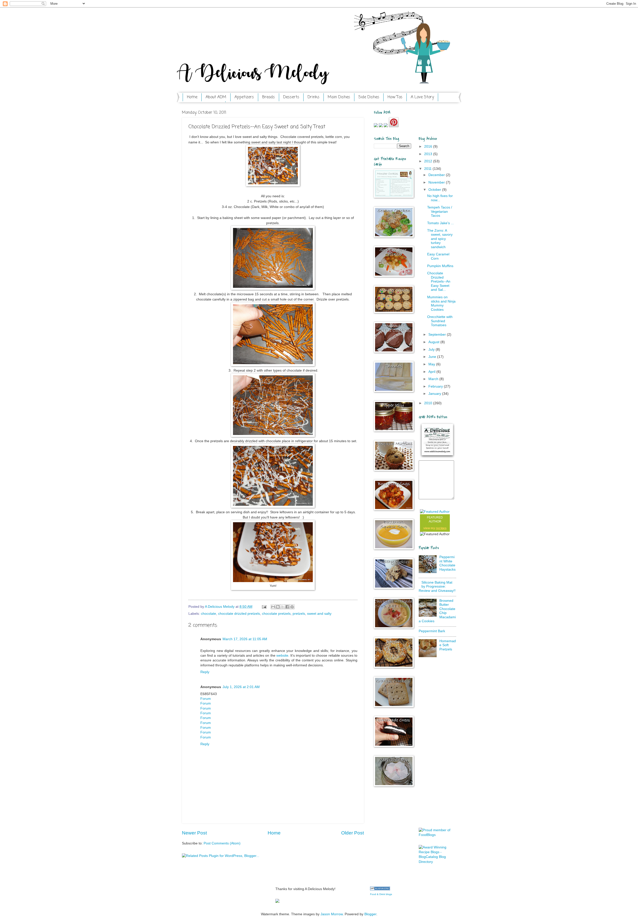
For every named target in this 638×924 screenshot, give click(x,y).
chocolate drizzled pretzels (239, 614)
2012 (428, 161)
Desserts (291, 97)
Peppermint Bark (432, 631)
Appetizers (244, 97)
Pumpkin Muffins (440, 266)
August (434, 342)
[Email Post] (264, 607)
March (433, 379)
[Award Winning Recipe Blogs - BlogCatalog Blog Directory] (437, 862)
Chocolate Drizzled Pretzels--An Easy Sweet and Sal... (438, 281)
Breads (268, 97)
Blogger (370, 914)
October (435, 190)
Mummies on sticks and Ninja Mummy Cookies (441, 303)
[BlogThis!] (277, 606)
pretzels (299, 614)
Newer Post (194, 832)
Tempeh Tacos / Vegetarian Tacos (439, 211)
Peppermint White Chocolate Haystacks (447, 563)
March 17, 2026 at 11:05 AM (245, 639)
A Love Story (422, 97)
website (282, 655)
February (436, 386)
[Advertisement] (439, 744)
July (432, 349)
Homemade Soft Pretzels (447, 645)
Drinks (313, 97)
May (432, 364)
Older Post (352, 832)
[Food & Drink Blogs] (380, 889)
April (432, 372)
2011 (428, 169)
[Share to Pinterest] (292, 606)
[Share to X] (282, 606)
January (435, 394)
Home (192, 97)
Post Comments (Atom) (222, 843)
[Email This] (273, 606)
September (437, 334)
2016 (428, 146)
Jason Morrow (331, 914)
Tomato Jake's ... (440, 223)
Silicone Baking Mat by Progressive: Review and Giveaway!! (437, 587)
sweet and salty (319, 614)
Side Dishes (368, 97)
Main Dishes (339, 97)
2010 (428, 403)
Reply (204, 672)
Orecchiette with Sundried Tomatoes (440, 321)
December (437, 175)
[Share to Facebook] (287, 606)
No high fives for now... (440, 198)
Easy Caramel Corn (438, 256)
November (437, 182)
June (432, 357)
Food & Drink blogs (381, 894)
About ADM (216, 97)
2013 (428, 154)
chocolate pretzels (276, 614)
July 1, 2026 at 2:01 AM (241, 687)
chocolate (208, 614)
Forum (205, 699)
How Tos (395, 97)
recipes (441, 528)
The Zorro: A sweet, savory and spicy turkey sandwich (440, 239)
